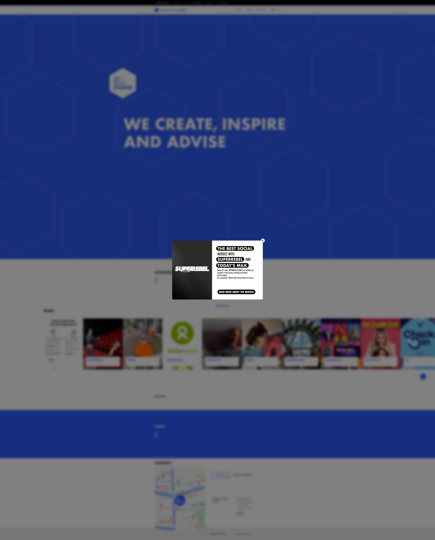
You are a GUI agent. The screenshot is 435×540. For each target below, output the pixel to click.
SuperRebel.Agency (192, 270)
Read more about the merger (237, 292)
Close (263, 240)
